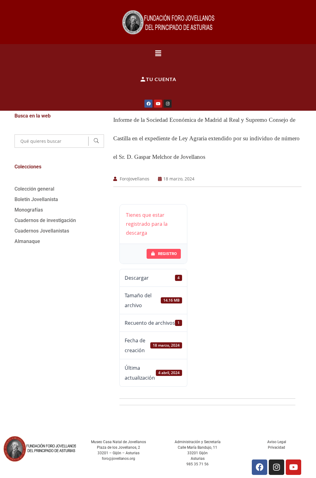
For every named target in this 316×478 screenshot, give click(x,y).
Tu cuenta (161, 79)
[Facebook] (148, 104)
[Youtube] (158, 104)
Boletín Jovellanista (36, 199)
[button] (158, 53)
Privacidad (276, 447)
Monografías (29, 210)
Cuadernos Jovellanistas (42, 231)
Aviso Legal (276, 442)
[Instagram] (168, 104)
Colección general (34, 189)
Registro (167, 253)
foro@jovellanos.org (118, 458)
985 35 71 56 (197, 464)
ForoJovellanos (134, 179)
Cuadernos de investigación (45, 220)
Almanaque (27, 241)
